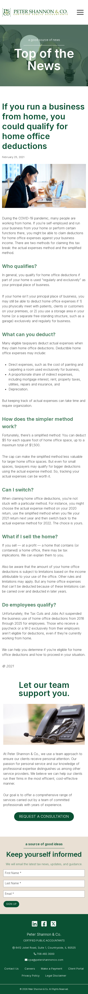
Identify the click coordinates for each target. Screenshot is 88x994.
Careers (30, 968)
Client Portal (76, 968)
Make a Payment (51, 968)
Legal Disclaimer (55, 975)
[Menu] (80, 12)
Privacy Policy (30, 975)
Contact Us (11, 968)
